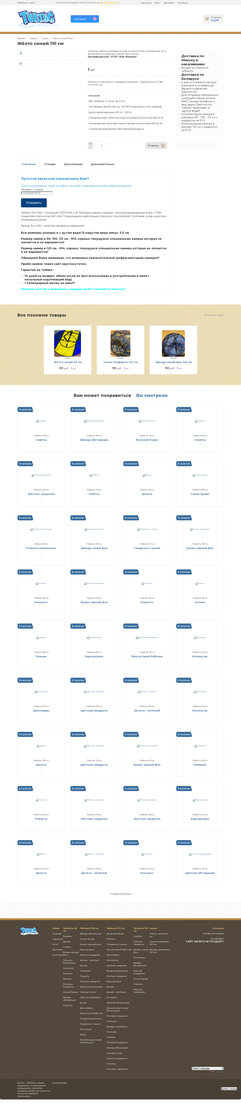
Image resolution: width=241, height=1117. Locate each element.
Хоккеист (68, 968)
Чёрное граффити (90, 997)
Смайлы (67, 936)
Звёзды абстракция (69, 998)
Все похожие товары (214, 315)
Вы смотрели (152, 395)
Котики (67, 947)
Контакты (183, 2)
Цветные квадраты (90, 955)
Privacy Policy (60, 1082)
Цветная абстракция (118, 1002)
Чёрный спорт (88, 992)
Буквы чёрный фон (90, 944)
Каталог (33, 38)
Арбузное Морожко (91, 986)
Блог (157, 2)
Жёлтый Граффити (117, 1042)
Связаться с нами (26, 2)
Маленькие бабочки (91, 1013)
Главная (21, 38)
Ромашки (85, 970)
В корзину (153, 145)
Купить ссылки (229, 1088)
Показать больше (120, 893)
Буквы (83, 1002)
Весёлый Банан (115, 933)
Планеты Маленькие (69, 961)
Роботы (111, 939)
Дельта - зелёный (89, 960)
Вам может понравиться (102, 395)
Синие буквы (70, 992)
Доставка (169, 2)
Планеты (68, 973)
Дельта (66, 941)
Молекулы (86, 1029)
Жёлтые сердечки (90, 981)
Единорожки (87, 949)
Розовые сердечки (117, 1069)
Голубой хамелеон (90, 1018)
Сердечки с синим (90, 1024)
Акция (45, 38)
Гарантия (146, 2)
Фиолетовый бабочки (119, 949)
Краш (83, 1034)
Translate (220, 1072)
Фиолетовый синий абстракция (91, 1041)
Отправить (34, 203)
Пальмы (67, 978)
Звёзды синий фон (117, 1026)
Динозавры (86, 1008)
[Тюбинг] (29, 935)
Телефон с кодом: (32, 189)
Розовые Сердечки (68, 985)
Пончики (111, 1031)
